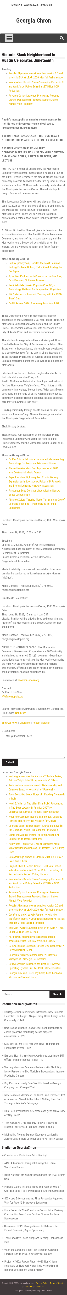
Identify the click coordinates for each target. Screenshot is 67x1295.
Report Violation (41, 722)
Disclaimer (25, 722)
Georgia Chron (33, 20)
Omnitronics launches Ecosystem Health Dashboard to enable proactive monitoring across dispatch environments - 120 (33, 1032)
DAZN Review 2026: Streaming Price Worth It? (34, 303)
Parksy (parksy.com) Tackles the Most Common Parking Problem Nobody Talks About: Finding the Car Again (35, 267)
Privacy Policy (42, 1283)
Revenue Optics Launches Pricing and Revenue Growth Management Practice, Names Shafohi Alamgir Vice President (34, 99)
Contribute (28, 1286)
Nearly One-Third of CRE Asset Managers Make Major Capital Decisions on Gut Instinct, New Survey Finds (36, 848)
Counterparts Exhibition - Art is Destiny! (25, 1155)
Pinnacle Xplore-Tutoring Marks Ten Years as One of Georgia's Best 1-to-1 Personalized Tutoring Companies (37, 503)
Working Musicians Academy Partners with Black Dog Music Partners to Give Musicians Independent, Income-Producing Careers (34, 1071)
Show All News (10, 722)
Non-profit (20, 713)
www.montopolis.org (28, 680)
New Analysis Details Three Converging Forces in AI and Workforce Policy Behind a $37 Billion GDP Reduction (36, 86)
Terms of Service (57, 1283)
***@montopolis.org (12, 696)
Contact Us (39, 1286)
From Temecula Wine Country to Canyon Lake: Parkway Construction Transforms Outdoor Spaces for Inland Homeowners (33, 1214)
